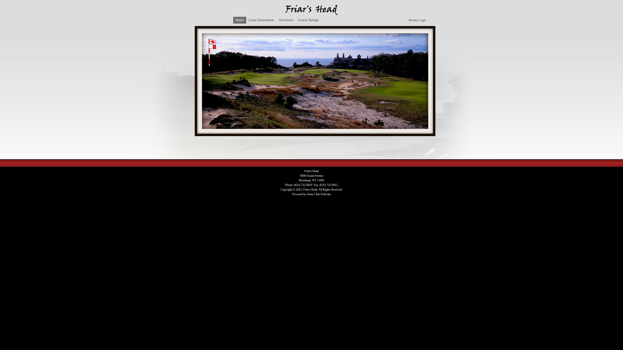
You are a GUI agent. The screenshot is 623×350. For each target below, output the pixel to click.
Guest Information (261, 20)
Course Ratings (308, 20)
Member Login (417, 20)
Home (240, 20)
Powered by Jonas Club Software (311, 194)
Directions (286, 20)
